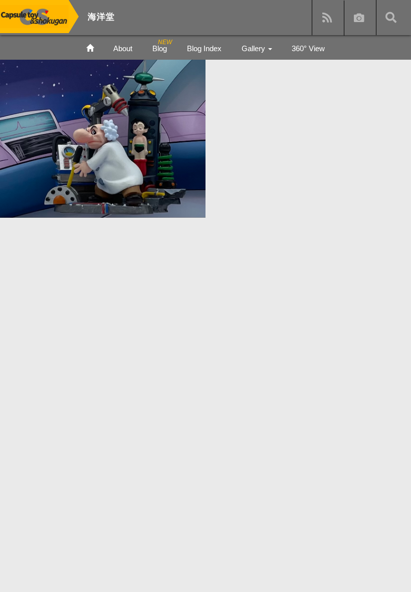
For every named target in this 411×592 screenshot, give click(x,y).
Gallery (254, 48)
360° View (308, 48)
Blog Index (204, 48)
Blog (159, 48)
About (122, 48)
